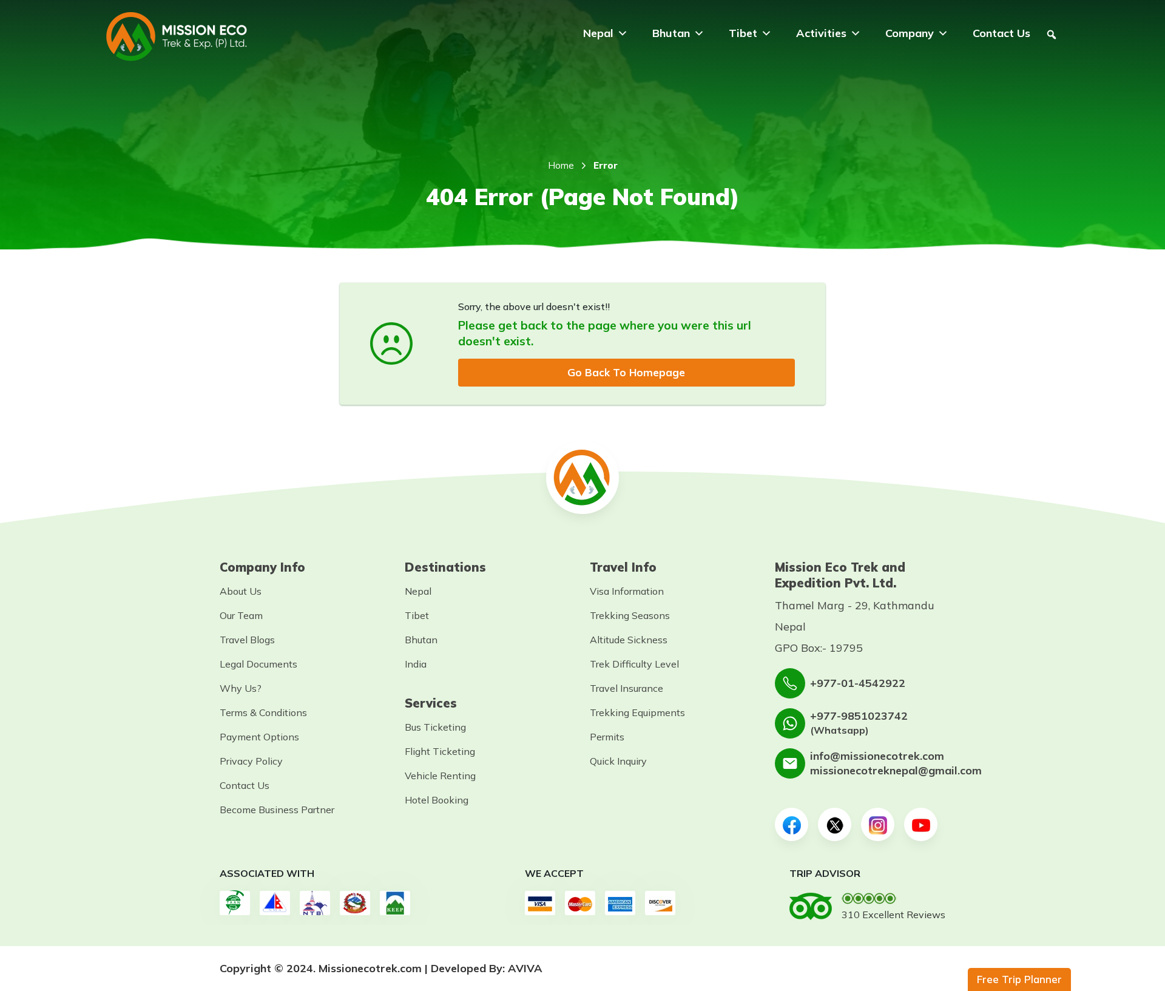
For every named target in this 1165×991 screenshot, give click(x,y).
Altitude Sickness (628, 640)
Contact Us (1001, 33)
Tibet (743, 33)
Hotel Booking (436, 800)
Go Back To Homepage (626, 372)
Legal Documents (258, 664)
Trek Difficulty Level (634, 664)
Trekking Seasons (630, 615)
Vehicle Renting (440, 775)
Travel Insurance (626, 688)
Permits (607, 737)
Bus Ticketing (435, 727)
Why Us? (241, 688)
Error (605, 165)
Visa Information (627, 591)
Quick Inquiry (618, 761)
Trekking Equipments (637, 712)
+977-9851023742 (859, 716)
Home (561, 165)
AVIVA (525, 968)
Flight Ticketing (440, 751)
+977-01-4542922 (857, 683)
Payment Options (259, 737)
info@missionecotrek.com (877, 756)
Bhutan (671, 33)
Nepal (598, 33)
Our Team (241, 615)
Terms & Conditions (263, 712)
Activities (821, 33)
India (416, 664)
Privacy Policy (251, 761)
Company (909, 33)
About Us (241, 591)
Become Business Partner (277, 809)
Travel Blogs (247, 640)
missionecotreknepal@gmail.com (896, 770)
